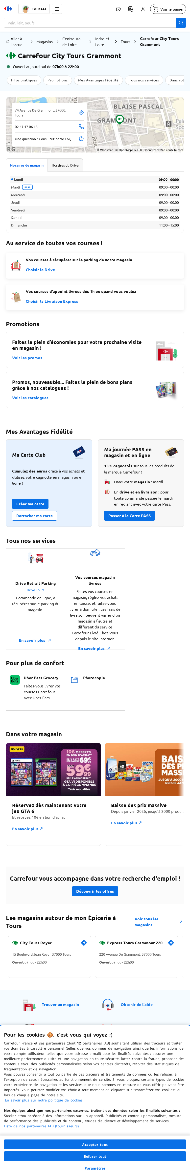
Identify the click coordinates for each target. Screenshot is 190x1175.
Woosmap (105, 150)
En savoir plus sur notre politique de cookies (44, 1100)
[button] (57, 9)
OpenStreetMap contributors (161, 150)
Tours (125, 41)
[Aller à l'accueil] (8, 9)
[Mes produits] (130, 9)
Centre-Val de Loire (71, 41)
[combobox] (95, 23)
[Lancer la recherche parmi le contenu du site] (181, 22)
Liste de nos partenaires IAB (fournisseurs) (41, 1126)
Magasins (44, 41)
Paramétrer (95, 1168)
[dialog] (95, 1100)
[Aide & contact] (118, 9)
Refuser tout (95, 1156)
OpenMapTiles (126, 150)
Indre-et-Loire (102, 41)
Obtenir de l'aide (137, 1004)
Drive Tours (35, 590)
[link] (84, 945)
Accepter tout (95, 1144)
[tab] (27, 165)
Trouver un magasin (60, 1004)
